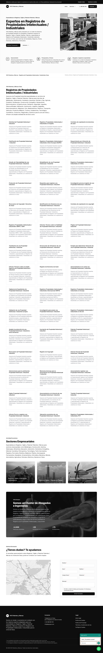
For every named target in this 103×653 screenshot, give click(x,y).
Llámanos (25, 45)
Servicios (72, 6)
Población (82, 575)
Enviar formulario (78, 593)
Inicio (66, 6)
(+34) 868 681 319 (49, 622)
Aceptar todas (81, 2)
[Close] (99, 635)
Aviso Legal (78, 618)
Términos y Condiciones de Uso (83, 625)
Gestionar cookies (92, 2)
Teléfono (81, 569)
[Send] (98, 643)
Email (64, 569)
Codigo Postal (66, 575)
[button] (28, 577)
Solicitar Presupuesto (12, 45)
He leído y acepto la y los (77, 589)
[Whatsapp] (99, 649)
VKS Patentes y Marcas (16, 6)
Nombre (64, 562)
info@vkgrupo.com (49, 624)
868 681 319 (83, 6)
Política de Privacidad (78, 589)
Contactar (91, 6)
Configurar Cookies (80, 627)
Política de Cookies (80, 620)
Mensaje (64, 581)
